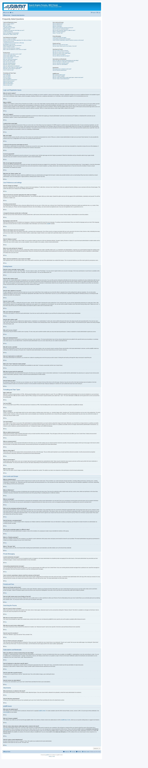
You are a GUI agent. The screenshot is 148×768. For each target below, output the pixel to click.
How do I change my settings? (9, 38)
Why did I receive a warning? (9, 64)
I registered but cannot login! (9, 27)
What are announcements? (8, 81)
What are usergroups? (57, 26)
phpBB (48, 223)
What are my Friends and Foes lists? (60, 44)
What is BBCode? (7, 74)
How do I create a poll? (8, 57)
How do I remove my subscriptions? (60, 64)
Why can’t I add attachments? (9, 63)
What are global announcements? (10, 79)
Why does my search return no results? (61, 51)
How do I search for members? (59, 54)
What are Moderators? (57, 25)
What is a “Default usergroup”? (59, 31)
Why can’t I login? (7, 28)
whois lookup (6, 729)
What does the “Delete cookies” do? (10, 34)
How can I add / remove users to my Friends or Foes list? (65, 46)
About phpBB (6, 712)
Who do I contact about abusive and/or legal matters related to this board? (68, 77)
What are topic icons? (7, 85)
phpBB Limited (42, 710)
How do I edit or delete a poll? (9, 60)
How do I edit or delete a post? (9, 55)
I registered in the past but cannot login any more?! (13, 30)
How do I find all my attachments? (60, 70)
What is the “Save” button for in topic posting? (12, 67)
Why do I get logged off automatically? (11, 33)
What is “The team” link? (58, 33)
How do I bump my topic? (8, 69)
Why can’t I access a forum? (9, 61)
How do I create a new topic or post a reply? (12, 54)
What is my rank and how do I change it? (11, 48)
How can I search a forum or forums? (60, 50)
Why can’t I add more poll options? (10, 59)
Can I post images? (7, 78)
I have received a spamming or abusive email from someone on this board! (68, 40)
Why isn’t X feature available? (59, 76)
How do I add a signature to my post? (11, 56)
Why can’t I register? (7, 26)
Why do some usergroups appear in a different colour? (64, 30)
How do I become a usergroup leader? (61, 28)
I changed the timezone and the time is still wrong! (13, 42)
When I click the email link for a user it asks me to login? (14, 49)
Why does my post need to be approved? (11, 68)
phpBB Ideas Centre (65, 719)
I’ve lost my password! (8, 31)
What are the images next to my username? (12, 45)
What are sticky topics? (8, 82)
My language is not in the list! (9, 44)
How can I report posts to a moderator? (11, 65)
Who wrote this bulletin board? (59, 74)
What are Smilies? (7, 77)
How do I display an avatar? (9, 46)
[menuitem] (11, 13)
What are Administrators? (58, 23)
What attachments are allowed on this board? (62, 68)
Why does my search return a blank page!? (62, 53)
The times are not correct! (8, 41)
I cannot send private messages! (59, 37)
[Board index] (16, 6)
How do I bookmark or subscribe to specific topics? (63, 61)
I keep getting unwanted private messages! (61, 38)
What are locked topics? (8, 83)
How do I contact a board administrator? (61, 78)
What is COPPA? (6, 25)
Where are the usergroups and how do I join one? (63, 27)
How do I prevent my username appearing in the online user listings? (17, 40)
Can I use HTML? (7, 75)
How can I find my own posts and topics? (61, 55)
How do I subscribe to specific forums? (61, 63)
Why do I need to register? (8, 23)
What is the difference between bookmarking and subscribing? (65, 60)
